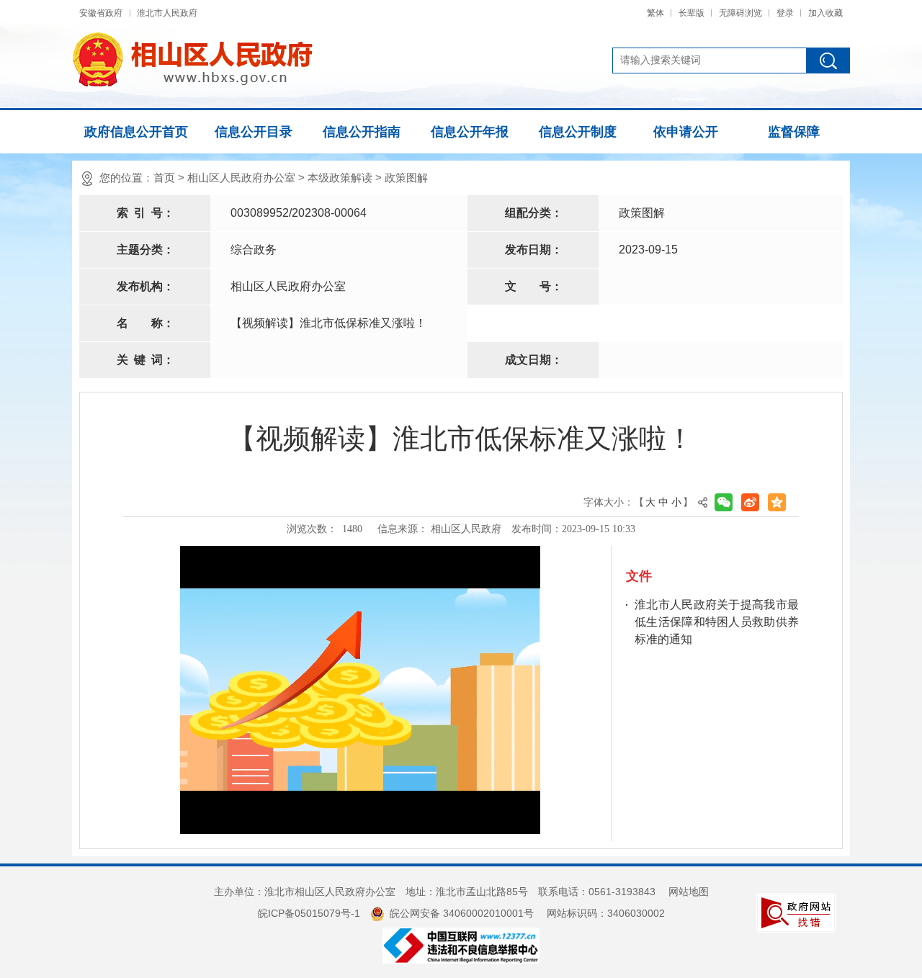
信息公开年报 (470, 132)
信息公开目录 (253, 132)
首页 (164, 177)
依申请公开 (685, 132)
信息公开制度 (578, 132)
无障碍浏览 (740, 13)
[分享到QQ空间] (777, 502)
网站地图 (688, 891)
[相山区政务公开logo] (192, 59)
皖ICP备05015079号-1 (309, 913)
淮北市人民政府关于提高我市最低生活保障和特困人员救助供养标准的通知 (717, 621)
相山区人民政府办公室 (241, 177)
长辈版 (691, 13)
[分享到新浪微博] (750, 502)
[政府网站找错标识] (796, 912)
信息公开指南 (361, 132)
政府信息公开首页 (136, 132)
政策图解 (406, 177)
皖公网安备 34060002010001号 (462, 913)
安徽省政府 (100, 13)
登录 (785, 13)
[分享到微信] (724, 502)
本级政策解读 (340, 177)
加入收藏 (825, 13)
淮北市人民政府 (167, 13)
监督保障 (794, 132)
